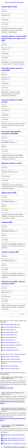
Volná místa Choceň (8, 330)
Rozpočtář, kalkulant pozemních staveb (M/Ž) (12, 69)
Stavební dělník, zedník (9, 7)
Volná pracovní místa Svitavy (11, 366)
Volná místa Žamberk (8, 337)
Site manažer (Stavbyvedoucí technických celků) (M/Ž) (11, 132)
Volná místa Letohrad (8, 335)
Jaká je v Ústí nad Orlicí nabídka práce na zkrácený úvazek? (12, 393)
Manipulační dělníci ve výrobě (11, 163)
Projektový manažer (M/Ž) (10, 252)
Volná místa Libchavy (8, 347)
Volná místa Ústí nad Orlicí (14, 2)
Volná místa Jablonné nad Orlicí (11, 345)
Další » (21, 314)
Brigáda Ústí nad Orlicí (6, 388)
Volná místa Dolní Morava (10, 342)
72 (18, 314)
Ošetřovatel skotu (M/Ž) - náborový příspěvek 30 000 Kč (13, 282)
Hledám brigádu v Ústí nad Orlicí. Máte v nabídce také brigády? (12, 377)
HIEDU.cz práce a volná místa (16, 447)
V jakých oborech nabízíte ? (12, 425)
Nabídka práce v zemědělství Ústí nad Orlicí (14, 444)
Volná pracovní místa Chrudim (11, 356)
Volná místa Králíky (8, 340)
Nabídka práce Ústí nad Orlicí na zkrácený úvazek (12, 402)
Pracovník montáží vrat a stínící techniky (12, 101)
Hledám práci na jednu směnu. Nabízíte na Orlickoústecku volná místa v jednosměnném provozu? (13, 409)
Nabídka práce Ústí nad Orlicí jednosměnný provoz (13, 419)
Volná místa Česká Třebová (10, 327)
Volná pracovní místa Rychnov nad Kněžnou (11, 362)
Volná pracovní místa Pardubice (11, 359)
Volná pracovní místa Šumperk (11, 368)
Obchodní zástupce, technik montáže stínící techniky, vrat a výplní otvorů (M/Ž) (14, 38)
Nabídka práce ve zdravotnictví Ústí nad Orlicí (12, 441)
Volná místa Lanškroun (9, 332)
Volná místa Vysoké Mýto (9, 324)
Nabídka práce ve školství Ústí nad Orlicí (13, 438)
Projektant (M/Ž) (7, 222)
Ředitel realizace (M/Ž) (9, 193)
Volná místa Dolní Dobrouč (10, 350)
